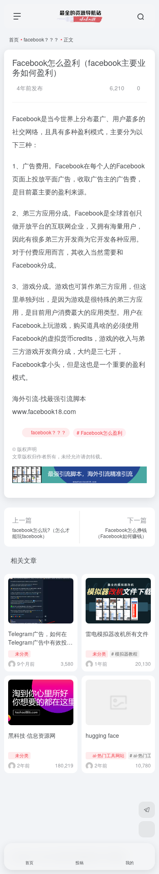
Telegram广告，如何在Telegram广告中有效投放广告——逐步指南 (40, 642)
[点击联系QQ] (147, 829)
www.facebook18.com (44, 411)
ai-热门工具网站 (108, 755)
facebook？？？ (41, 39)
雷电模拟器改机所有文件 (117, 634)
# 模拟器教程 (124, 653)
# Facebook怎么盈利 (99, 432)
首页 (14, 39)
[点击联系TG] (147, 810)
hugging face (102, 735)
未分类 (22, 653)
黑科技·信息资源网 (31, 735)
